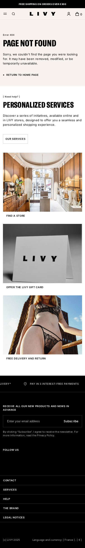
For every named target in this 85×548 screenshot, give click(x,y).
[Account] (68, 14)
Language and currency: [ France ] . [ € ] (57, 539)
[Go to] (5, 458)
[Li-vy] (43, 14)
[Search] (13, 14)
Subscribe (71, 421)
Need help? (11, 96)
